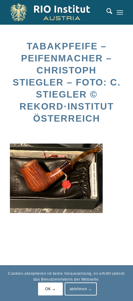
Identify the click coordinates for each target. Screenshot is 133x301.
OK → (50, 289)
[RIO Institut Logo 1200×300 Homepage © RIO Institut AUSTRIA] (55, 12)
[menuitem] (106, 12)
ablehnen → (81, 289)
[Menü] (120, 12)
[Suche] (106, 12)
